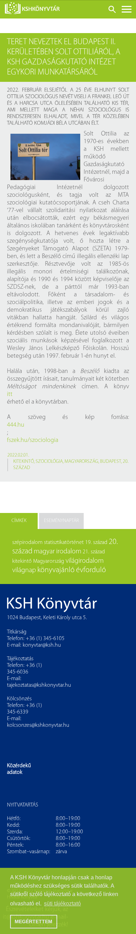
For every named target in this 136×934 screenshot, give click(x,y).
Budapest (110, 461)
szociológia (49, 461)
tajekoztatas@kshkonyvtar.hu (39, 685)
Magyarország (81, 461)
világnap (24, 570)
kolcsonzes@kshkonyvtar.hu (38, 725)
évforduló (91, 570)
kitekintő (23, 461)
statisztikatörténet (64, 542)
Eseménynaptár (61, 520)
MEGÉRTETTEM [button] (33, 921)
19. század (96, 542)
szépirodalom (27, 542)
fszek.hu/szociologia (32, 440)
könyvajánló (56, 570)
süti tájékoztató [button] (62, 903)
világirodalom (85, 561)
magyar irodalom (57, 551)
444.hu (15, 425)
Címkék (19, 520)
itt (10, 394)
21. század (94, 552)
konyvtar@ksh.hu (42, 645)
